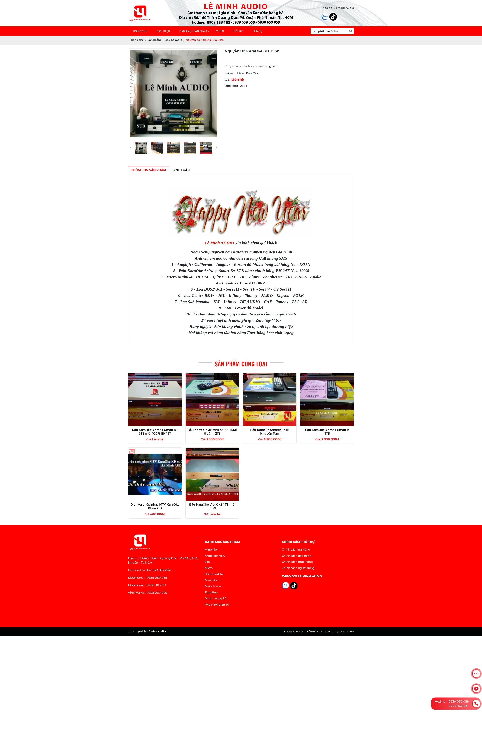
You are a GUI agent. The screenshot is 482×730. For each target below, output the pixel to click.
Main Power (213, 586)
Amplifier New (215, 556)
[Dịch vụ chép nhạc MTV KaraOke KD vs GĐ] (155, 474)
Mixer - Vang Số (215, 598)
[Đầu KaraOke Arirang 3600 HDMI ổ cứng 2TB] (212, 399)
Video (220, 31)
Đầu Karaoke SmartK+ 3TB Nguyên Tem (269, 431)
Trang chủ (140, 31)
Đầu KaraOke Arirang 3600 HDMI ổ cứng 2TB (212, 431)
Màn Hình (212, 580)
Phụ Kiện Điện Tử (217, 604)
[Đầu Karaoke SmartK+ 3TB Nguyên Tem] (269, 399)
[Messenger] (476, 688)
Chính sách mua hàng (297, 562)
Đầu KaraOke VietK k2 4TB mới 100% (212, 506)
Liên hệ (257, 31)
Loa (207, 562)
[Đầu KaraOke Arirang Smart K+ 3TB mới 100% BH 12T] (155, 399)
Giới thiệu (163, 31)
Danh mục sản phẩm (193, 31)
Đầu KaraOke (214, 574)
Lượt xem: (232, 85)
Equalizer (211, 592)
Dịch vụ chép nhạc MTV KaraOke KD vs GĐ (154, 506)
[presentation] (130, 148)
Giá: (227, 79)
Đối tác (238, 31)
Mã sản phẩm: (234, 73)
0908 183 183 (457, 705)
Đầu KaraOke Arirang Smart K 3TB (327, 431)
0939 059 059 (458, 701)
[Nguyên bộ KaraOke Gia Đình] (141, 148)
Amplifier (211, 549)
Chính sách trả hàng (296, 549)
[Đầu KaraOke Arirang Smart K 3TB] (327, 399)
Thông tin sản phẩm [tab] (148, 170)
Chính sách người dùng (298, 568)
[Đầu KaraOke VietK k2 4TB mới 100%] (212, 474)
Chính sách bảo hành (296, 556)
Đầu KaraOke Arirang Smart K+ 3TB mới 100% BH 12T (155, 431)
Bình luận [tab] (181, 170)
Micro (209, 568)
